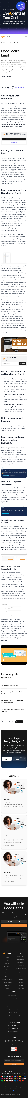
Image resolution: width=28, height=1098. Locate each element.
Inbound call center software (14, 1007)
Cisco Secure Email (18, 42)
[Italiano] (10, 1078)
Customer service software (14, 998)
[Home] (2, 42)
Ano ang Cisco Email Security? (9, 685)
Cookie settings (6, 1091)
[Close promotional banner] (26, 2)
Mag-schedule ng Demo (18, 758)
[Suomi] (25, 1076)
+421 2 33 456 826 (15, 1022)
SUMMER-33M (12, 21)
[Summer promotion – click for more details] (14, 17)
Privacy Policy (8, 1089)
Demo (7, 957)
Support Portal (20, 956)
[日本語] (12, 1078)
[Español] (20, 1076)
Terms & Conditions (9, 1086)
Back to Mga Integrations (8, 721)
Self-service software (14, 1004)
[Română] (4, 1081)
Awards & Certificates (7, 979)
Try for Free (19, 721)
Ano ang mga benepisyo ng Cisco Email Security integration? (12, 701)
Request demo (14, 139)
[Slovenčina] (10, 1081)
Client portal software (14, 1012)
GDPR (15, 1089)
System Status (20, 962)
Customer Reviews (7, 982)
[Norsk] (23, 1078)
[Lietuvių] (15, 1078)
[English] (17, 1076)
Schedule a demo (14, 925)
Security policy (19, 1086)
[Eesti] (23, 1076)
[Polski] (25, 1078)
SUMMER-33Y (7, 23)
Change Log (21, 965)
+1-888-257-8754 (14, 1025)
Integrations (7, 966)
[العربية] (2, 1076)
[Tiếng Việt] (20, 1081)
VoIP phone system (14, 1001)
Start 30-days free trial (14, 921)
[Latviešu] (17, 1078)
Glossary (21, 979)
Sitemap (21, 1089)
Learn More (7, 88)
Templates (20, 985)
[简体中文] (23, 1081)
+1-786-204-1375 (14, 1028)
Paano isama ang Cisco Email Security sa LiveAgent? (12, 710)
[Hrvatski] (4, 1078)
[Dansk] (10, 1076)
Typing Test (21, 988)
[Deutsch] (12, 1076)
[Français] (2, 1078)
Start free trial (14, 142)
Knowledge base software (14, 995)
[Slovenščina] (12, 1081)
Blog (21, 976)
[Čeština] (7, 1076)
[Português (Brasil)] (2, 1081)
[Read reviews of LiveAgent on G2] (14, 1049)
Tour (7, 969)
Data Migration (20, 959)
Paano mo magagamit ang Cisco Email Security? (11, 693)
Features (7, 963)
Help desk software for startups (14, 1015)
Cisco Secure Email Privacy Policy (19, 88)
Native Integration (6, 76)
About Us (7, 976)
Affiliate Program (7, 985)
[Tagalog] (17, 1081)
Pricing (7, 960)
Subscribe (22, 363)
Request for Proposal (21, 968)
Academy (21, 982)
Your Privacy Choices (20, 1091)
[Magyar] (7, 1078)
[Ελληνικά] (15, 1076)
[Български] (4, 1076)
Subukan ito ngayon (7, 758)
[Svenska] (15, 1081)
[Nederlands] (20, 1078)
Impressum (7, 988)
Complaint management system (14, 1009)
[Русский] (7, 1081)
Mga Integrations (8, 42)
